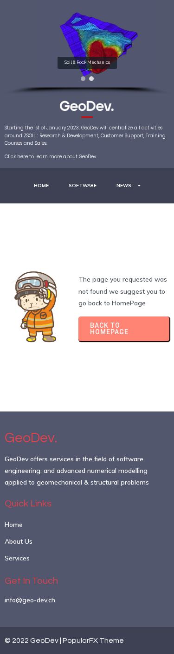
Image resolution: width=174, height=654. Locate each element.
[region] (87, 47)
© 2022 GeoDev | (34, 640)
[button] (83, 78)
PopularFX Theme (93, 640)
